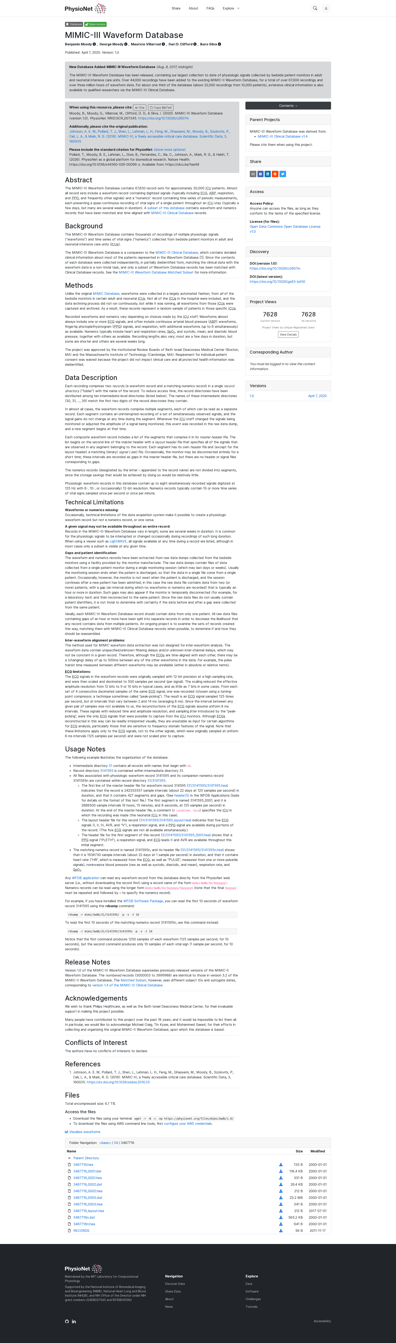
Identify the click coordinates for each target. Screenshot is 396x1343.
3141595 (106, 771)
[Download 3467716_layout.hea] (281, 1210)
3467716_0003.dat (87, 1198)
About (193, 8)
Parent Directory (86, 1158)
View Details (288, 334)
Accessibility (322, 1321)
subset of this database (166, 208)
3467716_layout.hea (88, 1211)
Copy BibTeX (162, 107)
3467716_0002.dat (87, 1184)
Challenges (253, 1299)
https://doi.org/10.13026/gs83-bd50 (277, 281)
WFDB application (85, 878)
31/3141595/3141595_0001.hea (186, 835)
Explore (229, 8)
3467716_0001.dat (87, 1171)
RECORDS (81, 1231)
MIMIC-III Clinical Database (172, 213)
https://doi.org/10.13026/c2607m (163, 118)
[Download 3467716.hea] (281, 1164)
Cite (141, 107)
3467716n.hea (84, 1224)
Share (176, 8)
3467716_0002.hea (87, 1191)
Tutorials (252, 1306)
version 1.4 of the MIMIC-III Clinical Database (127, 985)
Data (249, 1283)
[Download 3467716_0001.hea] (281, 1177)
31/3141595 (156, 780)
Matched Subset (133, 980)
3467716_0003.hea (88, 1204)
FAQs (210, 8)
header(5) (181, 795)
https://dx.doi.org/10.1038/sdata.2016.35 (118, 1082)
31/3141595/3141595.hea (207, 785)
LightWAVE (118, 541)
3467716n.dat (84, 1217)
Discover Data (175, 1283)
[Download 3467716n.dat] (281, 1217)
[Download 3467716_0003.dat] (281, 1197)
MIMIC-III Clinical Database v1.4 (283, 136)
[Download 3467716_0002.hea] (281, 1191)
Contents (287, 106)
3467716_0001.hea (87, 1178)
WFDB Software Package (143, 901)
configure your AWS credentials (188, 1123)
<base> (105, 1143)
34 (116, 1143)
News (169, 1306)
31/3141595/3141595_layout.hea (165, 820)
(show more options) (170, 149)
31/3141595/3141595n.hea (202, 850)
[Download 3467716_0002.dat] (281, 1184)
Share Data (173, 1291)
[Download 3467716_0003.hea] (281, 1204)
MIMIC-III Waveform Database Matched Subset (156, 272)
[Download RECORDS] (281, 1230)
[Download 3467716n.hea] (281, 1224)
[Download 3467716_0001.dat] (281, 1171)
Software (252, 1291)
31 (110, 766)
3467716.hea (83, 1165)
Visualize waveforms (84, 1132)
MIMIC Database (106, 293)
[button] (253, 174)
